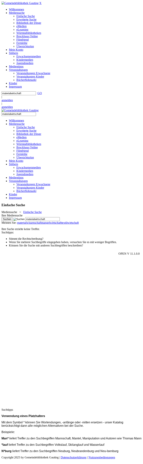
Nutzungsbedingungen (101, 457)
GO (39, 93)
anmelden (7, 100)
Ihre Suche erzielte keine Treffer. (20, 229)
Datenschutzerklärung (73, 457)
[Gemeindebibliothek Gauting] (20, 3)
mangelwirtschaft (51, 222)
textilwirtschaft (70, 222)
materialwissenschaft (29, 222)
